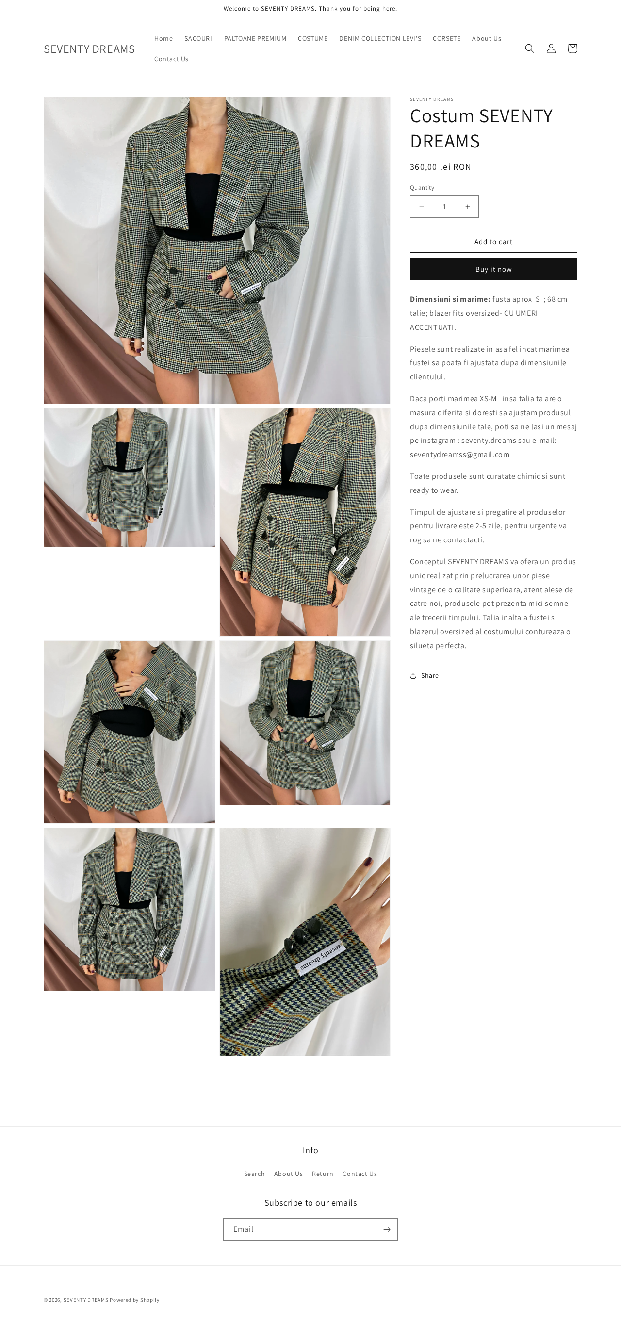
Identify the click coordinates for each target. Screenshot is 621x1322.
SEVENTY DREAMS (87, 1299)
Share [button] (430, 675)
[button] (529, 48)
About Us (288, 1173)
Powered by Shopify (135, 1299)
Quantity (422, 187)
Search (254, 1173)
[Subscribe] (386, 1229)
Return (323, 1173)
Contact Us (360, 1173)
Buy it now (493, 269)
